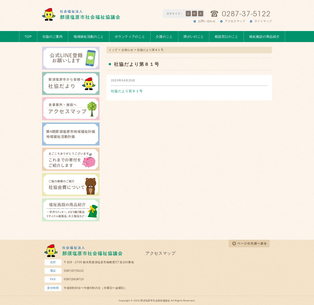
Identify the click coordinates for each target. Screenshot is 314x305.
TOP (28, 36)
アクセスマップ (235, 21)
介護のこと (164, 36)
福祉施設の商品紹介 (264, 36)
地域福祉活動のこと (89, 36)
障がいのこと (194, 36)
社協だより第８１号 (127, 91)
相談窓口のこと (226, 36)
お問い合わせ (207, 21)
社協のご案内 (53, 36)
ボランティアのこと (130, 36)
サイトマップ (263, 21)
